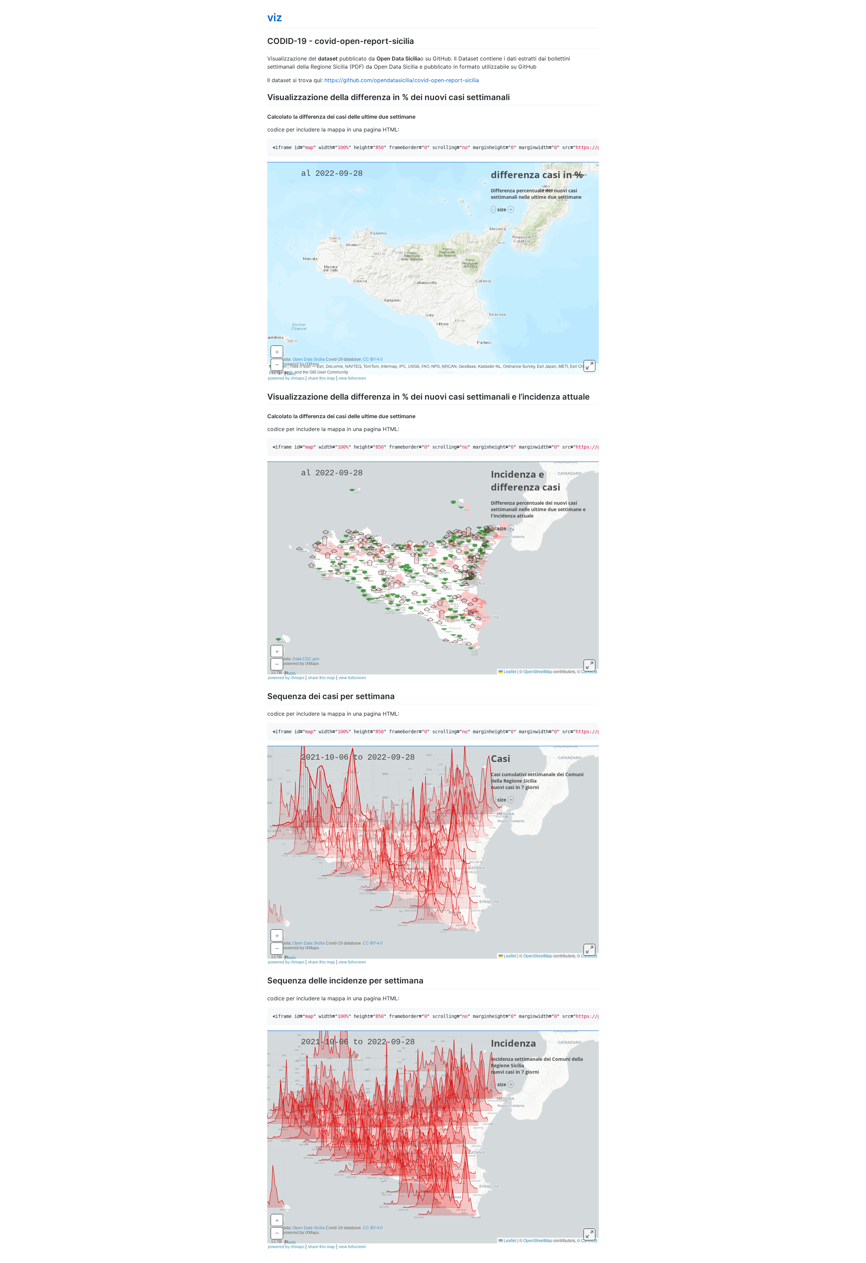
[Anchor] (418, 40)
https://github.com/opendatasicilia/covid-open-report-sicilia (401, 80)
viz (274, 17)
